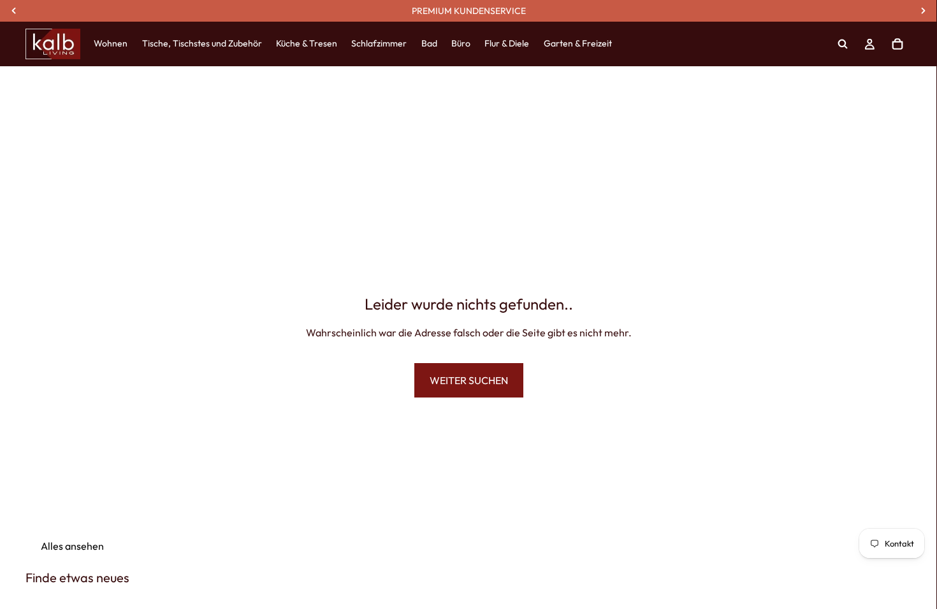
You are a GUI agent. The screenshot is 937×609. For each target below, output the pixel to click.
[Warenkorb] (897, 44)
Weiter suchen (469, 380)
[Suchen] (843, 44)
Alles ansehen (72, 546)
